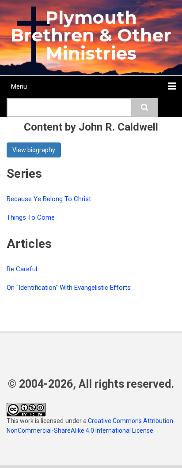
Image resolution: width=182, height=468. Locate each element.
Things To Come (31, 217)
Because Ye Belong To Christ (49, 199)
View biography (33, 150)
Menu (19, 86)
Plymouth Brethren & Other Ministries (91, 35)
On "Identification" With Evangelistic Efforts (69, 288)
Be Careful (22, 269)
